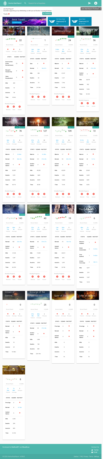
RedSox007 (15, 447)
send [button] (89, 3)
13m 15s (68, 241)
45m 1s (95, 262)
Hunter (20, 109)
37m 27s (44, 241)
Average (14, 51)
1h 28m (44, 154)
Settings (96, 456)
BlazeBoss (25, 447)
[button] (96, 3)
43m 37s (68, 159)
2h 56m (19, 154)
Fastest (8, 51)
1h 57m (95, 249)
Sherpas (20, 51)
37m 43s (44, 159)
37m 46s (44, 328)
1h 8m (57, 49)
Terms (91, 456)
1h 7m (82, 140)
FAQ (81, 456)
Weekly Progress (10, 104)
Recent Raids (9, 44)
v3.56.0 (22, 456)
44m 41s (19, 159)
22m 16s (19, 241)
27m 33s (93, 68)
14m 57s (44, 68)
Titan (13, 109)
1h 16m (20, 407)
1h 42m (95, 255)
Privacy (86, 456)
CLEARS (21, 44)
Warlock (8, 109)
